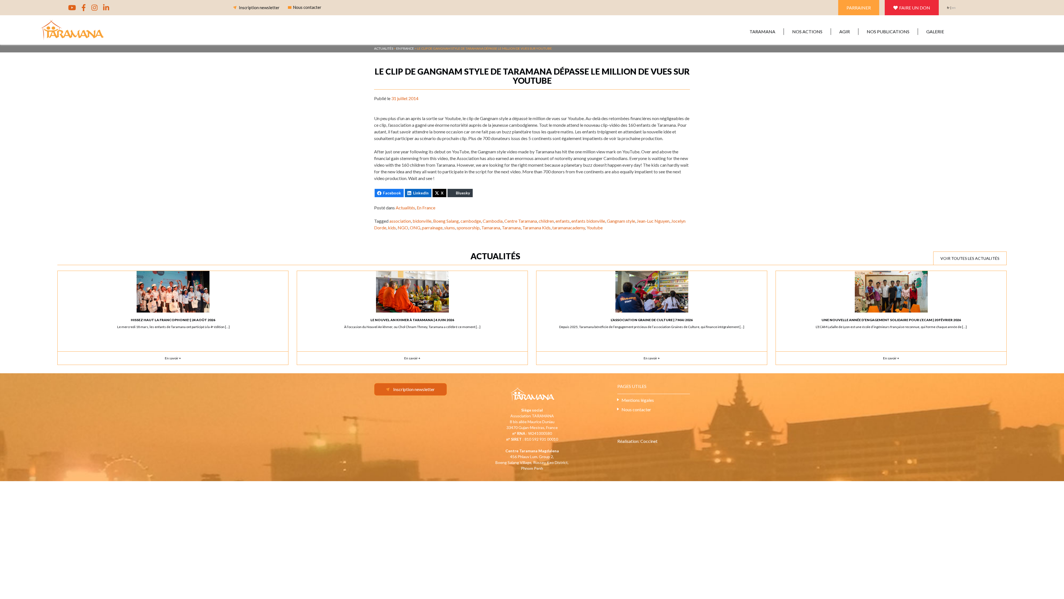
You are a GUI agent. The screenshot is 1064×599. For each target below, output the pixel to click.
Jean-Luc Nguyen (653, 221)
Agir (844, 31)
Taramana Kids (536, 227)
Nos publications (888, 31)
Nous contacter (636, 409)
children (546, 221)
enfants (563, 221)
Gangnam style (621, 221)
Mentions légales (637, 400)
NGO (403, 227)
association (400, 221)
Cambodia (493, 221)
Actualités (405, 207)
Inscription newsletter (259, 7)
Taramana (762, 31)
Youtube (595, 227)
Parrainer (858, 7)
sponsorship (468, 227)
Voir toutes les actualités (969, 258)
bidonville (422, 221)
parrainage (432, 227)
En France (426, 207)
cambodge (471, 221)
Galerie (935, 31)
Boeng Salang (446, 221)
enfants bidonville (588, 221)
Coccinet (649, 441)
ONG (415, 227)
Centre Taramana (520, 221)
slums (449, 227)
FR (948, 8)
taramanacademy (568, 227)
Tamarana (490, 227)
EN (954, 8)
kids (392, 227)
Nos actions (807, 31)
